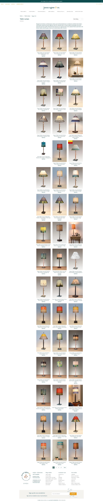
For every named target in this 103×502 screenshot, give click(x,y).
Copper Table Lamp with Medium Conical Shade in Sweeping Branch (75, 272)
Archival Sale (70, 11)
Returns (60, 478)
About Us (73, 481)
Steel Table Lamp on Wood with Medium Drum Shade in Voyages (43, 436)
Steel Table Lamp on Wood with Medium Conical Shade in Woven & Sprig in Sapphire (75, 136)
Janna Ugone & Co (44, 500)
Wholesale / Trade (75, 477)
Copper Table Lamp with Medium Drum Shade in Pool (59, 463)
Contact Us (60, 474)
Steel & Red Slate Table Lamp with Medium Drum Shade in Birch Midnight (59, 272)
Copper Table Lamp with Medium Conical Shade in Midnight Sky (59, 81)
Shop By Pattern (79, 11)
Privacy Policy (61, 483)
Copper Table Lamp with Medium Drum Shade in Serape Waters (59, 353)
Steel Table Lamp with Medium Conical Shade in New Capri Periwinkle (60, 217)
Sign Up (73, 493)
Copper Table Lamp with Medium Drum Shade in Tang (43, 463)
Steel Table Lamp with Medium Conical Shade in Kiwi (43, 353)
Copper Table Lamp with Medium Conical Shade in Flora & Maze (75, 79)
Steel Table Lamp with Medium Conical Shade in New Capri (76, 436)
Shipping (60, 477)
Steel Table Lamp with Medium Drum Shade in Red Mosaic (59, 408)
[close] (101, 1)
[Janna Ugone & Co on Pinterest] (24, 483)
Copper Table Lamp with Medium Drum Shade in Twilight (43, 380)
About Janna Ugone (75, 483)
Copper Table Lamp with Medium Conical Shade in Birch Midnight (43, 190)
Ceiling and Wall (41, 11)
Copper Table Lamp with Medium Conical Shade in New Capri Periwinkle (43, 53)
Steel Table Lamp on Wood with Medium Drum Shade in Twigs (59, 245)
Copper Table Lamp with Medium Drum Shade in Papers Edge (75, 217)
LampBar (73, 474)
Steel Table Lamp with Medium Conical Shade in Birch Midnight (76, 109)
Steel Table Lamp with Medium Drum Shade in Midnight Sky (59, 300)
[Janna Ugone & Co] (51, 8)
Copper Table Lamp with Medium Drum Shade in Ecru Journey (59, 190)
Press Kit (73, 480)
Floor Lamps (32, 11)
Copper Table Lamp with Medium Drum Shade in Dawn (75, 353)
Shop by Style (49, 481)
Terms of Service (62, 484)
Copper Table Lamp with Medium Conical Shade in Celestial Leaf (75, 53)
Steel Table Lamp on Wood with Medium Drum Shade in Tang (43, 327)
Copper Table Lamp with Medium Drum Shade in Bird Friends (43, 300)
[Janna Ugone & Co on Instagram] (26, 483)
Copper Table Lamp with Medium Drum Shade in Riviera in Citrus (59, 380)
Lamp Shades (51, 11)
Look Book (48, 484)
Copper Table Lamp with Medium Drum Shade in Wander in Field (59, 109)
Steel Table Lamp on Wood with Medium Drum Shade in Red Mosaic (59, 327)
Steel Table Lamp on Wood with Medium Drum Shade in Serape (75, 245)
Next (65, 467)
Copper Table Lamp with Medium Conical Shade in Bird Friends (59, 136)
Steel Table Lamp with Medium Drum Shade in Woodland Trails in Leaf (43, 245)
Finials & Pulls (60, 11)
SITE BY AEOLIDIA (61, 500)
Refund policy (61, 480)
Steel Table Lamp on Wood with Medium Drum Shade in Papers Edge (59, 436)
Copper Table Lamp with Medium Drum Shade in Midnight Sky (43, 109)
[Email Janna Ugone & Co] (27, 483)
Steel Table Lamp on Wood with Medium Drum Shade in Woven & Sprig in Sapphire (75, 408)
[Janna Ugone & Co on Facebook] (23, 483)
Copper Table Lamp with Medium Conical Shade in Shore (75, 164)
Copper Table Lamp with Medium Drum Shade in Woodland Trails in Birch (75, 380)
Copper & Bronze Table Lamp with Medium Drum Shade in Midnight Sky (43, 408)
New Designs (48, 483)
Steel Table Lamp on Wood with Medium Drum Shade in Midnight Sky (43, 157)
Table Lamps (23, 11)
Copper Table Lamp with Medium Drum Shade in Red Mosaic (59, 164)
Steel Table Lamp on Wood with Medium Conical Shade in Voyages (75, 300)
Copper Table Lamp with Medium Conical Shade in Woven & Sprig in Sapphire (43, 81)
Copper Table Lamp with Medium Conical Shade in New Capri (59, 53)
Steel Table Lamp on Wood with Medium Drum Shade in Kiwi (75, 327)
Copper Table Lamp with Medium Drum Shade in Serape (75, 463)
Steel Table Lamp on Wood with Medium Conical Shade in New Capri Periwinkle (43, 217)
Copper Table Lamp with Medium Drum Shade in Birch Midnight (75, 190)
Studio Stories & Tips (75, 484)
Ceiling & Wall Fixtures (50, 477)
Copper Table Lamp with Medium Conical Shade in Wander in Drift (43, 136)
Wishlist (60, 481)
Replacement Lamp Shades (51, 478)
